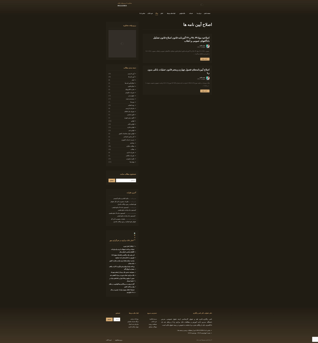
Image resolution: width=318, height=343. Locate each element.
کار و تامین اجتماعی (128, 136)
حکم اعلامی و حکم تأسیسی (121, 198)
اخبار (133, 80)
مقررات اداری (130, 152)
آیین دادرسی (131, 73)
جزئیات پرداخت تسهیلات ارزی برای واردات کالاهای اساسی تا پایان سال (122, 251)
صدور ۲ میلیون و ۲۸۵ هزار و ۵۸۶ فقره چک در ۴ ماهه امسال (121, 280)
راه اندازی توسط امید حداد (203, 340)
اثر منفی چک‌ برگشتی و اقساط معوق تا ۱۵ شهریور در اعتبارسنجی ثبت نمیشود (122, 256)
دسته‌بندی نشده (130, 99)
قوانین (132, 121)
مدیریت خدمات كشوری (127, 140)
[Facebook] (118, 13)
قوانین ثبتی (131, 130)
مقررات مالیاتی (130, 155)
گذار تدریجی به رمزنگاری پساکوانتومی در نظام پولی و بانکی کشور (121, 285)
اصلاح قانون (131, 86)
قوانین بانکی (131, 124)
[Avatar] (208, 46)
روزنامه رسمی (134, 319)
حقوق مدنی (131, 95)
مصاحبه (132, 143)
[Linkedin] (110, 13)
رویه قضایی (131, 105)
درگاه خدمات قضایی (133, 321)
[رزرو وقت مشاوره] (122, 43)
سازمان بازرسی (130, 108)
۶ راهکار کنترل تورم (128, 246)
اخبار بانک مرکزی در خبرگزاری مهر (121, 240)
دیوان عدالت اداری (133, 327)
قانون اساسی (130, 114)
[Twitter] (115, 13)
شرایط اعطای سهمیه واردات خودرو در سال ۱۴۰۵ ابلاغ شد (122, 291)
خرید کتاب (154, 321)
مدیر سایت (202, 45)
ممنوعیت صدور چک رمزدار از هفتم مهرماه (122, 272)
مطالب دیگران (130, 146)
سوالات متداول (153, 327)
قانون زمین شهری (129, 117)
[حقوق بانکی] (202, 4)
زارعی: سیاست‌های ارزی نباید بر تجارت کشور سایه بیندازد (121, 262)
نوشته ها (132, 162)
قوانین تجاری (130, 127)
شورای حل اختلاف (129, 111)
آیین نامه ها (131, 76)
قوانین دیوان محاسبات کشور (126, 133)
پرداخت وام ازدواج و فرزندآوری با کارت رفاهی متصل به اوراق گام (121, 268)
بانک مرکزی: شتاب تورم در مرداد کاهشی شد (122, 275)
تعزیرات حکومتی (129, 92)
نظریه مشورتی (130, 158)
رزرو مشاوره (153, 319)
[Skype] (107, 13)
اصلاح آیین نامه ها (129, 83)
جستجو (112, 180)
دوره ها (132, 102)
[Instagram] (112, 13)
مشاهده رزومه (153, 324)
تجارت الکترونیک (129, 89)
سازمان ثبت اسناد (134, 324)
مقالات (132, 149)
